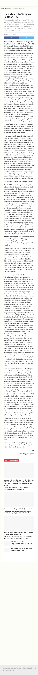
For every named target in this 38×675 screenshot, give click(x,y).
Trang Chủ (3, 8)
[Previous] (17, 555)
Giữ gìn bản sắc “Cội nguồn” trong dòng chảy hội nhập (21, 549)
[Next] (20, 555)
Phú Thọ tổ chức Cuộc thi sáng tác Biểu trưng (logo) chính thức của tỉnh (22, 543)
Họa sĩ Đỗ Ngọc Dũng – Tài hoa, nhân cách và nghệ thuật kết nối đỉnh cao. (18, 533)
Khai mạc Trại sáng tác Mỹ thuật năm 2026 (18, 509)
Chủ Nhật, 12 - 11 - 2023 (10, 34)
